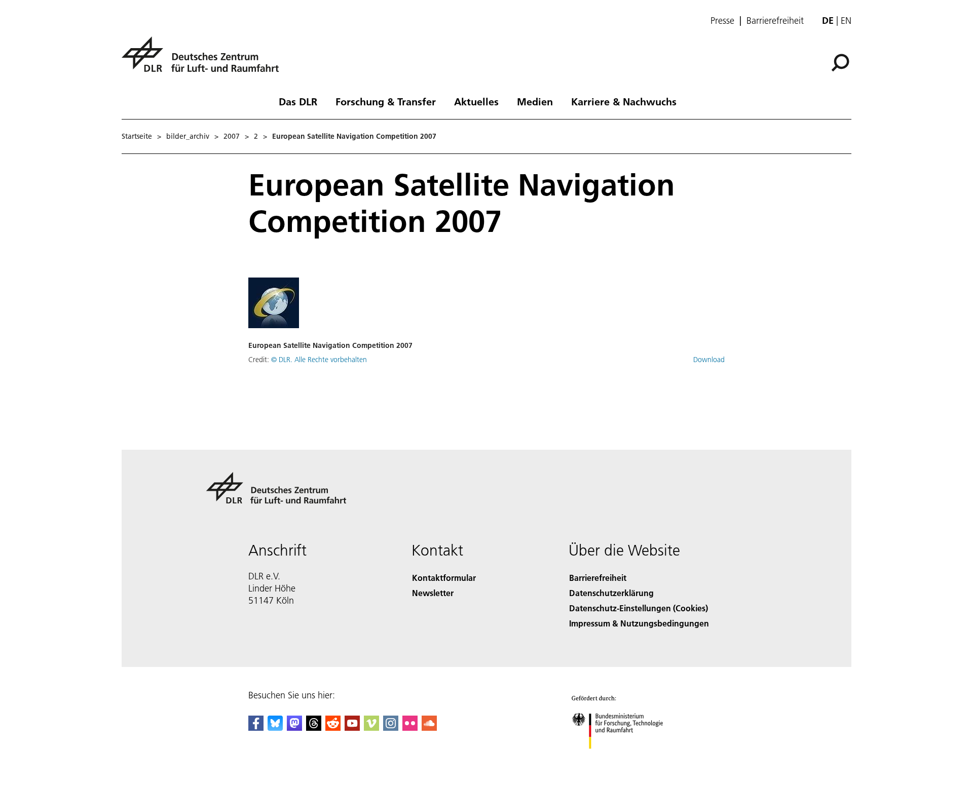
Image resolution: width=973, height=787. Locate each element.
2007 (231, 136)
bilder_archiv (187, 136)
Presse (722, 20)
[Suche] (841, 62)
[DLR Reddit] (333, 727)
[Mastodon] (294, 727)
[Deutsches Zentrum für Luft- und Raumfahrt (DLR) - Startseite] (204, 60)
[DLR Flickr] (410, 727)
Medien (535, 101)
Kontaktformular (444, 577)
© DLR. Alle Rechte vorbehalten (319, 359)
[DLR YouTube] (352, 727)
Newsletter (433, 592)
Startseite (137, 136)
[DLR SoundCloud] (429, 727)
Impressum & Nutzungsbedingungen (639, 623)
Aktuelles (476, 101)
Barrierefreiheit (775, 20)
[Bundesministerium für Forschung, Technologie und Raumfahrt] (627, 759)
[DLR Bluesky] (275, 727)
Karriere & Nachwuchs (624, 101)
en (846, 20)
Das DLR (298, 101)
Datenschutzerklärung (611, 592)
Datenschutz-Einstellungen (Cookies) (638, 608)
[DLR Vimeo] (371, 727)
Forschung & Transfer (385, 101)
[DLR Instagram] (390, 727)
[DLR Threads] (313, 727)
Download (709, 359)
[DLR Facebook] (256, 727)
